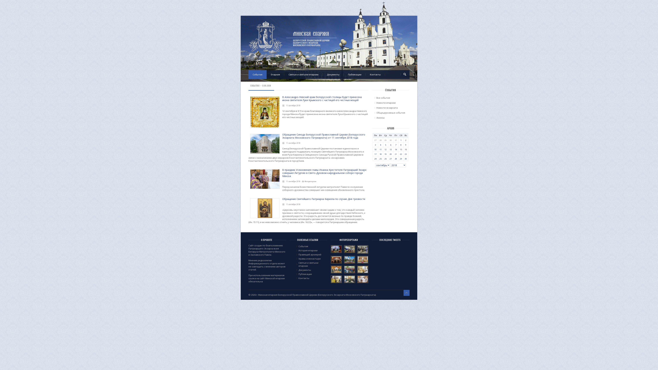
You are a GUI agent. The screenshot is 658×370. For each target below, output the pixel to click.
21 (396, 154)
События (257, 74)
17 (375, 154)
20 (391, 154)
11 (381, 149)
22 (401, 154)
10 (375, 149)
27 (391, 158)
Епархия (275, 74)
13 (391, 149)
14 (396, 149)
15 (401, 149)
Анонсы (380, 117)
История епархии (308, 250)
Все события (383, 97)
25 (381, 158)
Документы (333, 74)
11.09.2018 (266, 85)
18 (381, 154)
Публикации (354, 74)
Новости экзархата (387, 107)
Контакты (375, 74)
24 (375, 158)
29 (401, 158)
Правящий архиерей (309, 254)
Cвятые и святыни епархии (303, 74)
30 (406, 158)
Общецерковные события (390, 112)
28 (396, 158)
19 (386, 154)
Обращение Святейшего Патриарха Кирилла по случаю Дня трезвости (323, 199)
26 (386, 158)
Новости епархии (386, 102)
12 (386, 149)
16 (406, 149)
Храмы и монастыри (309, 258)
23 (406, 154)
